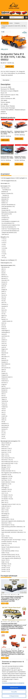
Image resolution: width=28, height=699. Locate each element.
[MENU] (26, 17)
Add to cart (9, 66)
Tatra (5, 73)
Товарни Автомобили (7, 75)
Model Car (14, 594)
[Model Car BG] (2, 17)
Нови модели (11, 73)
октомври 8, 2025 (6, 649)
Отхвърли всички (14, 696)
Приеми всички (14, 687)
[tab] (6, 80)
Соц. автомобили (20, 73)
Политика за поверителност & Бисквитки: (13, 683)
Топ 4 (7, 603)
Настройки (14, 691)
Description (6, 80)
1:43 (17, 71)
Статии (3, 603)
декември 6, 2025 (6, 594)
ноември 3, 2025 (6, 621)
